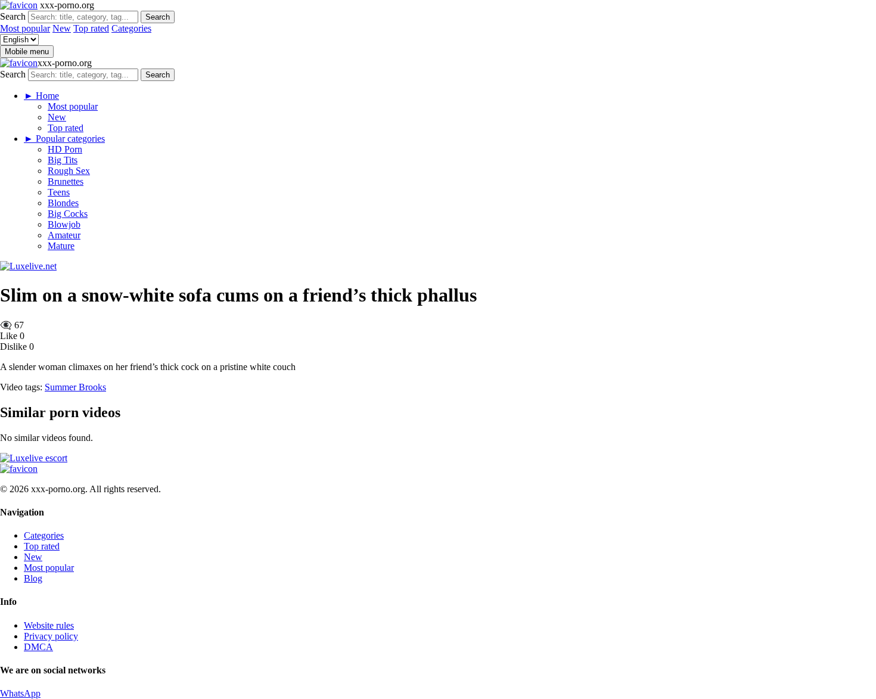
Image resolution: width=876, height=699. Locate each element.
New (61, 28)
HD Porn (65, 149)
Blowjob (64, 224)
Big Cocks (68, 214)
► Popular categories (64, 138)
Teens (59, 192)
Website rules (49, 625)
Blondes (63, 203)
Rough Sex (69, 171)
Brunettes (65, 181)
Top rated (91, 28)
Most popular (25, 28)
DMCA (38, 647)
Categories (131, 28)
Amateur (64, 235)
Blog (33, 578)
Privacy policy (51, 636)
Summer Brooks (75, 387)
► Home (41, 96)
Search (13, 16)
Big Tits (62, 160)
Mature (61, 246)
